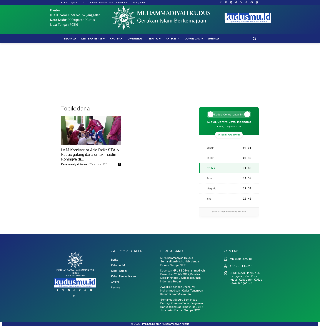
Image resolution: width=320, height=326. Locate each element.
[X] (241, 3)
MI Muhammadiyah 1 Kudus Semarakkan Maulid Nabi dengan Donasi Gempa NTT (180, 261)
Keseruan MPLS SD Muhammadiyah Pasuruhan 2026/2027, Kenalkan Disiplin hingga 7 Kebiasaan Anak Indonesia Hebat (182, 276)
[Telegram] (231, 3)
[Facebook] (221, 3)
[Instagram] (226, 3)
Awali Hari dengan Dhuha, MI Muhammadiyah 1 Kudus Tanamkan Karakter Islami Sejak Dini (181, 290)
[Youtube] (251, 3)
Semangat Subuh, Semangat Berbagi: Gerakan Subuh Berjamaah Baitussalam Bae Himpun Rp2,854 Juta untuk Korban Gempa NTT (182, 305)
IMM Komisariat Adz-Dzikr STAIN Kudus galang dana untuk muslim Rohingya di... (90, 154)
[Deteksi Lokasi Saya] (211, 114)
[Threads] (257, 3)
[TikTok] (236, 3)
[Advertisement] (160, 71)
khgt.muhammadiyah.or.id (233, 211)
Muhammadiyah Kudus (74, 164)
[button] (254, 38)
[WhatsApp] (246, 3)
